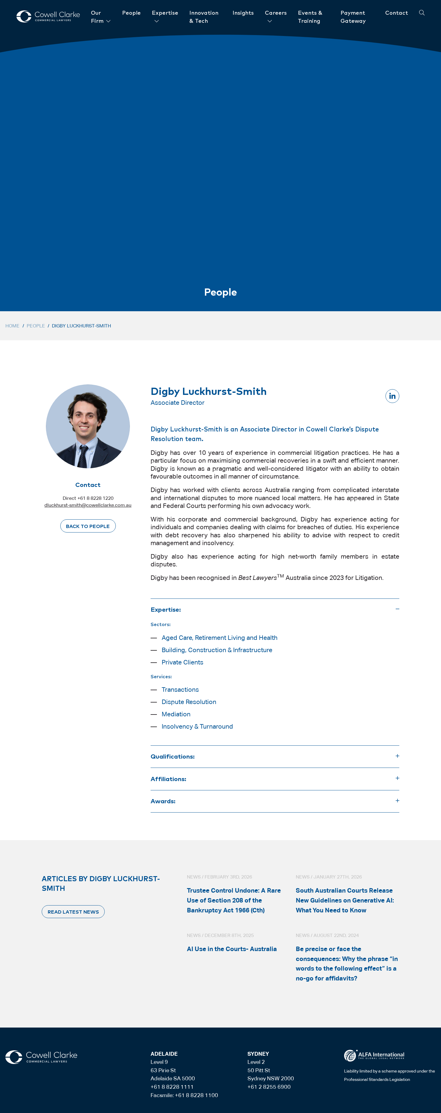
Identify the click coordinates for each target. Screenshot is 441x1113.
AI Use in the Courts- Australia (232, 949)
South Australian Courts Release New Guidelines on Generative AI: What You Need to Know (345, 900)
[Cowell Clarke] (41, 1057)
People (36, 326)
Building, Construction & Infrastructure (217, 650)
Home (12, 326)
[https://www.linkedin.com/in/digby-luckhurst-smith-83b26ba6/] (392, 396)
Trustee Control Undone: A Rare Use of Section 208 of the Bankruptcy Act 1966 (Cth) (234, 900)
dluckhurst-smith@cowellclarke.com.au (87, 505)
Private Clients (182, 662)
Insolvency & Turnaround (197, 726)
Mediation (176, 714)
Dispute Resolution (189, 702)
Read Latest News (73, 911)
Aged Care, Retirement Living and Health (220, 637)
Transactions (180, 689)
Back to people (88, 526)
